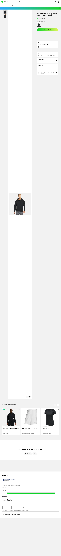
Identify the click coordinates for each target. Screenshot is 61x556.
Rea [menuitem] (29, 5)
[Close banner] (59, 8)
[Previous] (55, 404)
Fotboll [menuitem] (2, 5)
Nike (35, 453)
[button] (5, 16)
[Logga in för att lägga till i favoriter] (19, 409)
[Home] (4, 2)
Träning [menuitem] (11, 5)
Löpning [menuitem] (15, 5)
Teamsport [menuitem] (25, 5)
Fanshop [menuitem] (7, 5)
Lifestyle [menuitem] (20, 5)
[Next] (58, 404)
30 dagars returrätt (44, 44)
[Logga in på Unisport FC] (55, 1)
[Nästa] (29, 397)
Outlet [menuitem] (33, 5)
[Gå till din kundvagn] (58, 1)
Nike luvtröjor (28, 453)
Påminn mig (46, 29)
